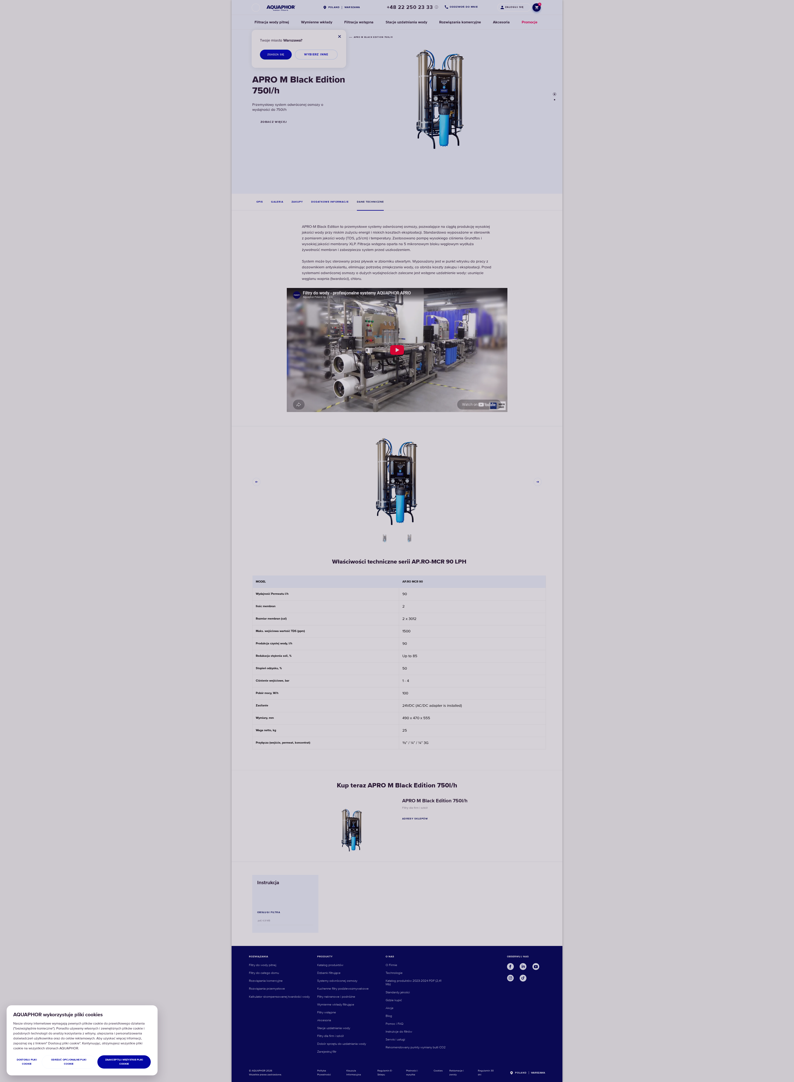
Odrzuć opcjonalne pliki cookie (68, 1061)
